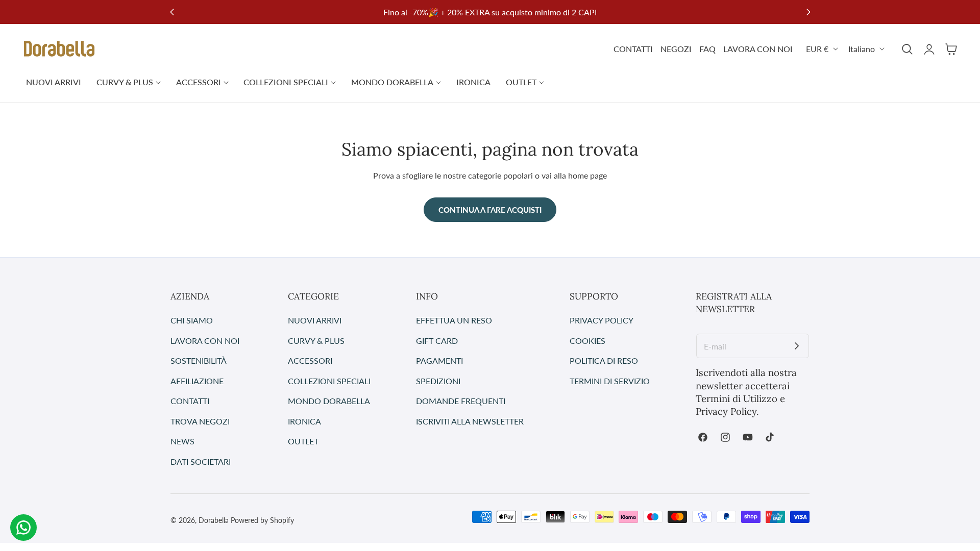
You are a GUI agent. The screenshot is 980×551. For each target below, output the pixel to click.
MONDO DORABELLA (329, 401)
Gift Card (437, 340)
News (182, 441)
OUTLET (303, 441)
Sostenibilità (198, 360)
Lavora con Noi (204, 340)
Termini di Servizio (610, 380)
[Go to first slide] (808, 12)
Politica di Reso (604, 360)
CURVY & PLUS (316, 340)
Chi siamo (191, 320)
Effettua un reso (454, 320)
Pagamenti (439, 360)
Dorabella (214, 520)
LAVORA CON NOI (758, 49)
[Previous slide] (171, 12)
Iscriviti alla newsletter (470, 420)
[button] (907, 49)
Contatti (189, 401)
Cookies (587, 340)
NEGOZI (676, 49)
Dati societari (200, 461)
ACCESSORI (310, 360)
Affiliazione (197, 380)
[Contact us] (23, 527)
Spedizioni (438, 380)
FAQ (707, 49)
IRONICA (304, 420)
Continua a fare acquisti (490, 209)
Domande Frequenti (460, 401)
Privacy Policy (601, 320)
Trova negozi (200, 420)
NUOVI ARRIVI (314, 320)
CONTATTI (633, 49)
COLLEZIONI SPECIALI (329, 380)
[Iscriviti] (797, 346)
